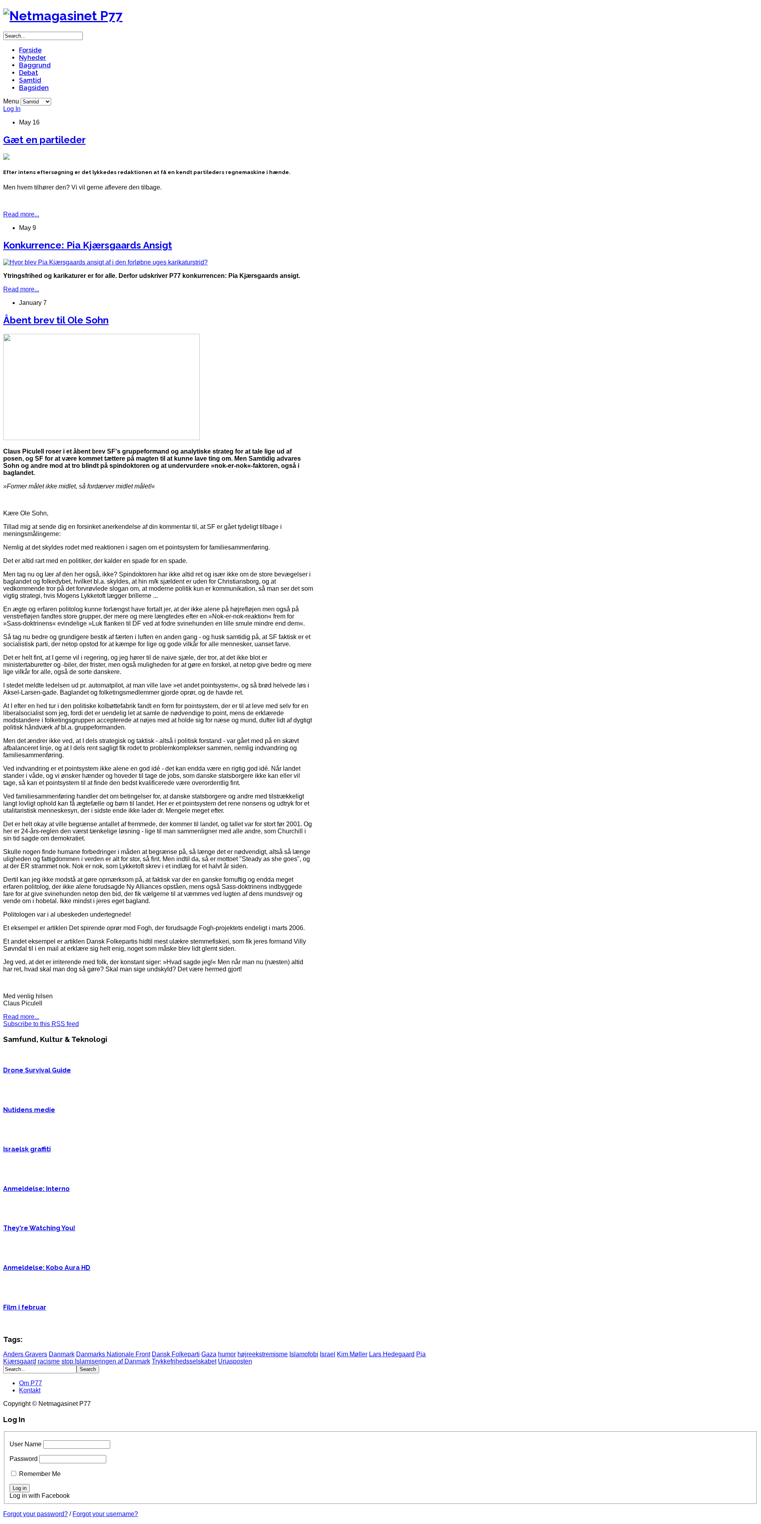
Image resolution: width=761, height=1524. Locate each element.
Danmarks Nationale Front (113, 1354)
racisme (49, 1361)
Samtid (30, 80)
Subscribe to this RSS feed (41, 1023)
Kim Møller (352, 1354)
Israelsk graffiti (27, 1149)
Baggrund (35, 65)
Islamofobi (303, 1354)
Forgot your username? (105, 1514)
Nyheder (32, 57)
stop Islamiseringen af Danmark (105, 1361)
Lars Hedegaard (392, 1354)
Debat (28, 73)
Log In (12, 108)
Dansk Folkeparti (176, 1354)
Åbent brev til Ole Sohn (56, 320)
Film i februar (24, 1307)
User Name (26, 1444)
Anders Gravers (25, 1354)
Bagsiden (34, 88)
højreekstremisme (262, 1354)
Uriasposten (235, 1361)
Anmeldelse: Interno (36, 1189)
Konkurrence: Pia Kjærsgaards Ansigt (87, 245)
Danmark (62, 1354)
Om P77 (30, 1383)
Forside (30, 50)
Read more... (21, 214)
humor (227, 1354)
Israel (327, 1354)
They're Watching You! (39, 1228)
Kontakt (29, 1390)
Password (24, 1458)
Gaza (208, 1354)
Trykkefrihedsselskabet (184, 1361)
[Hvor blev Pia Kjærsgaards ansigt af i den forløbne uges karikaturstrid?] (105, 262)
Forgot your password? (35, 1514)
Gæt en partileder (44, 140)
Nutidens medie (29, 1110)
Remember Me (40, 1473)
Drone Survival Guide (37, 1070)
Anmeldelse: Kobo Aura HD (46, 1267)
